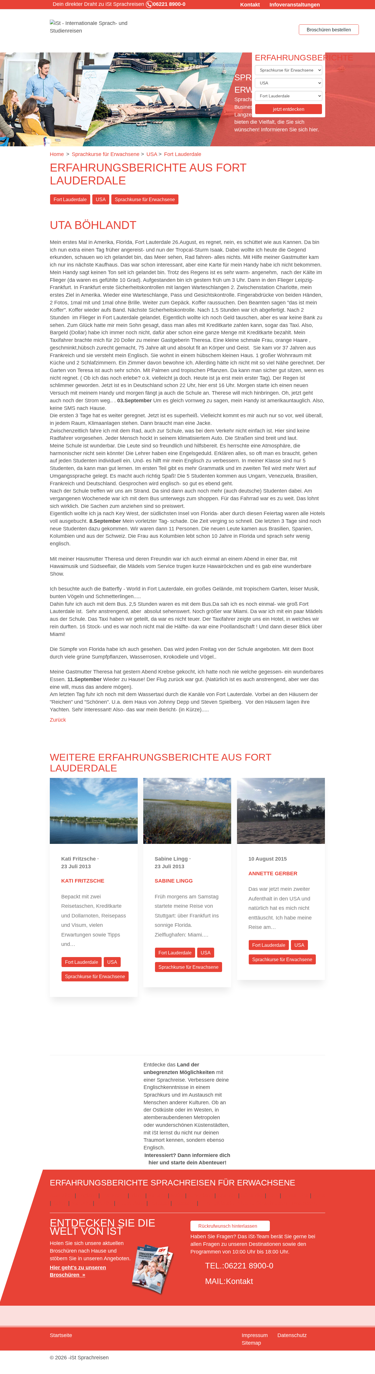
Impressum (255, 1335)
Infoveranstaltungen (295, 5)
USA (101, 199)
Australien (61, 1195)
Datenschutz (292, 1335)
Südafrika (252, 1195)
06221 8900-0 (248, 1265)
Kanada (157, 1195)
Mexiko (104, 1203)
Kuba (319, 1195)
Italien (60, 1203)
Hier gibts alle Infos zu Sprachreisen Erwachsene (260, 1203)
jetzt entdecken (288, 109)
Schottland (200, 1195)
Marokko (81, 1203)
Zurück (58, 720)
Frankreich (113, 1195)
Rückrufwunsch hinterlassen (227, 1226)
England (87, 1195)
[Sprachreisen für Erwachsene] (94, 27)
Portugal (159, 1203)
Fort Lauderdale (70, 199)
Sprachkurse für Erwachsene (145, 199)
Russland (184, 1203)
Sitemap (251, 1343)
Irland (137, 1195)
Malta (177, 1195)
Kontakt (250, 5)
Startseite (61, 1335)
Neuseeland (131, 1203)
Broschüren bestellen (329, 29)
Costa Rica (295, 1195)
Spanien (227, 1195)
